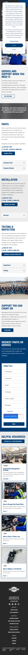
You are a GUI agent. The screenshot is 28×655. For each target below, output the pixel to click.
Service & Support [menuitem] (14, 627)
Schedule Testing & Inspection (12, 254)
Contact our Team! (9, 204)
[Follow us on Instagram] (18, 604)
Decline (14, 49)
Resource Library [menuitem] (14, 618)
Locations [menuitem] (14, 638)
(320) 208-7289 (7, 147)
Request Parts (8, 153)
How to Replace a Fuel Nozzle (12, 569)
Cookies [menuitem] (24, 649)
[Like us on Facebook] (9, 604)
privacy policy (10, 411)
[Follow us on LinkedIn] (15, 604)
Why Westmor (8, 96)
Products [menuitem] (14, 607)
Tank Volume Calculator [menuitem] (14, 621)
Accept (14, 45)
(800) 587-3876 (7, 198)
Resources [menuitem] (14, 616)
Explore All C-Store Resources (13, 441)
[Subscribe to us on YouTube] (12, 604)
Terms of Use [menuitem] (11, 650)
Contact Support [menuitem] (14, 629)
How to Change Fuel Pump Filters (13, 504)
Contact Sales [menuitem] (14, 610)
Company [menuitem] (14, 635)
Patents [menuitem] (18, 649)
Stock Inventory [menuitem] (14, 612)
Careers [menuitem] (14, 640)
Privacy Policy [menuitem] (4, 650)
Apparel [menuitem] (14, 643)
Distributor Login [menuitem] (14, 623)
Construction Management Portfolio (11, 469)
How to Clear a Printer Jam (11, 536)
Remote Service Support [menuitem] (14, 632)
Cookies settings (14, 41)
